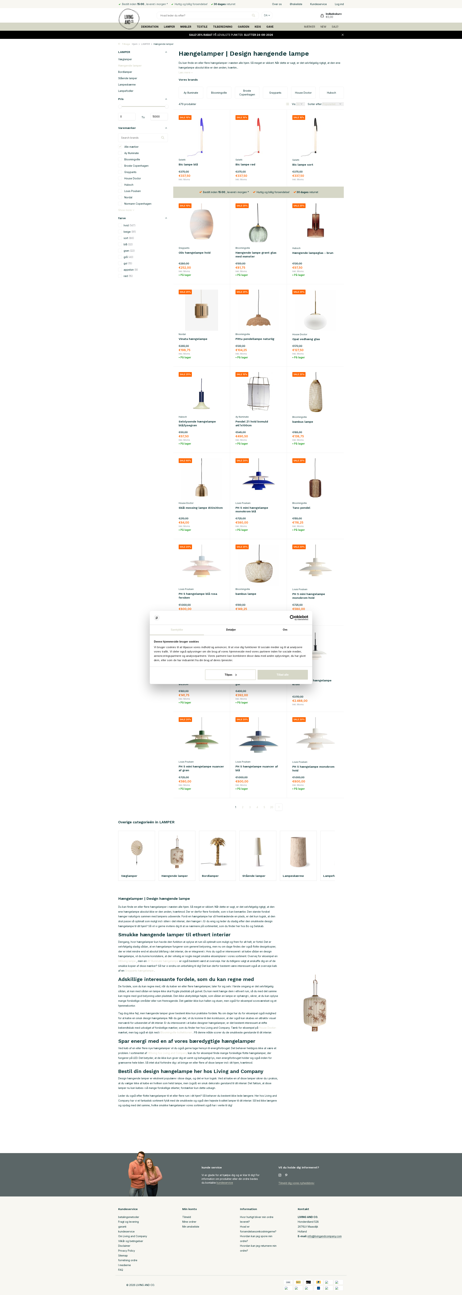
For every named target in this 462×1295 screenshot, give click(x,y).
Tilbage (125, 44)
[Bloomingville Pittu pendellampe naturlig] (258, 310)
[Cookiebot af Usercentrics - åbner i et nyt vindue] (292, 617)
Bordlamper (125, 71)
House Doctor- (267, 1027)
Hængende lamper (130, 65)
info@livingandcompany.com (325, 1236)
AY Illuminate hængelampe (162, 961)
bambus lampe (302, 421)
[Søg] (253, 15)
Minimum (127, 116)
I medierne (124, 1265)
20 (271, 807)
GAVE (270, 26)
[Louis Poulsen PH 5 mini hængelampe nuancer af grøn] (202, 737)
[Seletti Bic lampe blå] (202, 135)
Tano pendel (301, 507)
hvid (130, 225)
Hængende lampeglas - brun (312, 253)
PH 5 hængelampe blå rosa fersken (198, 595)
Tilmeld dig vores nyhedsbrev (296, 1183)
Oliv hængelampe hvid (194, 252)
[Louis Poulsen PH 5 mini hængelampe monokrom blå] (258, 478)
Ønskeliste (296, 4)
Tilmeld (186, 1217)
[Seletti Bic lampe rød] (258, 135)
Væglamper (125, 59)
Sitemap (123, 1255)
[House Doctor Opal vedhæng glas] (315, 310)
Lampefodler (125, 90)
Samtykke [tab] (177, 629)
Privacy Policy (126, 1250)
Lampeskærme (127, 84)
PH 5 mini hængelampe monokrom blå (252, 509)
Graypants (130, 171)
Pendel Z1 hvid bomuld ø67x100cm (252, 423)
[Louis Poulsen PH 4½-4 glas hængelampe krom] (315, 651)
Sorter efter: (315, 104)
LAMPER (169, 26)
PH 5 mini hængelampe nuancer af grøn (201, 768)
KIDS (258, 26)
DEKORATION (149, 26)
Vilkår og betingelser (130, 1241)
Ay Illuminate (131, 152)
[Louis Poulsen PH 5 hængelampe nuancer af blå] (258, 737)
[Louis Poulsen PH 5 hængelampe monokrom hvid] (315, 737)
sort (129, 237)
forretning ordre (127, 1260)
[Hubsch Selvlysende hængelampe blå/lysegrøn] (202, 392)
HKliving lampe (127, 961)
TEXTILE (202, 26)
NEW (323, 26)
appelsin (131, 269)
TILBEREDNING (222, 26)
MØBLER (185, 26)
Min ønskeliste (190, 1226)
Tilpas (228, 674)
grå (128, 256)
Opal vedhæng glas (306, 339)
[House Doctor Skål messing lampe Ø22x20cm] (202, 478)
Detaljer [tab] (231, 629)
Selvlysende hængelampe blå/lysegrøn (197, 423)
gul (128, 263)
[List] (287, 104)
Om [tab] (285, 629)
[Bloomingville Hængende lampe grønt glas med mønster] (258, 223)
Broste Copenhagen (136, 165)
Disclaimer (124, 1245)
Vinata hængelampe (193, 339)
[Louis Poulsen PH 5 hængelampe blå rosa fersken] (202, 565)
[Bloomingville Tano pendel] (315, 479)
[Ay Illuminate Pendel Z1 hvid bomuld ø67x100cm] (258, 392)
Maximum (159, 116)
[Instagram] (279, 1175)
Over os (277, 4)
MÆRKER (309, 26)
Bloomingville (132, 159)
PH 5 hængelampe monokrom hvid (313, 768)
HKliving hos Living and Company (167, 1053)
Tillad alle (283, 674)
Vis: (294, 104)
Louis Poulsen (132, 190)
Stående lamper (127, 78)
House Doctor (132, 178)
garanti (122, 1226)
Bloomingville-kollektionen (176, 1032)
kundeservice (225, 1182)
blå (128, 244)
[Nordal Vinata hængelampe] (202, 310)
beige (130, 231)
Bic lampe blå (188, 164)
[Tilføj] (218, 176)
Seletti (182, 159)
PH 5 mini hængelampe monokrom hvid (308, 596)
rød (128, 275)
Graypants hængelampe (139, 970)
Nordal (128, 197)
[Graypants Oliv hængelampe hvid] (202, 223)
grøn (129, 250)
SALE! (335, 26)
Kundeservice (318, 4)
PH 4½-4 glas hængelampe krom (312, 682)
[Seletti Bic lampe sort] (315, 135)
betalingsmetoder (128, 1217)
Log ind (339, 4)
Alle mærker (131, 146)
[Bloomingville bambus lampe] (315, 392)
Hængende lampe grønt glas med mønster (256, 254)
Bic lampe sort (302, 164)
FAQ (120, 1269)
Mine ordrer (189, 1221)
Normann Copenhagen (137, 203)
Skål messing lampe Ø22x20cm (201, 507)
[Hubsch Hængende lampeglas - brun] (315, 224)
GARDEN (243, 26)
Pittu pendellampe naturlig (255, 339)
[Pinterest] (286, 1175)
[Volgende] (278, 807)
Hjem (135, 44)
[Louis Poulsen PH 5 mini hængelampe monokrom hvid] (315, 565)
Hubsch (128, 184)
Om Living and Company (132, 1236)
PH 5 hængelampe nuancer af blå (257, 768)
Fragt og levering (128, 1221)
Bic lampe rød (245, 164)
